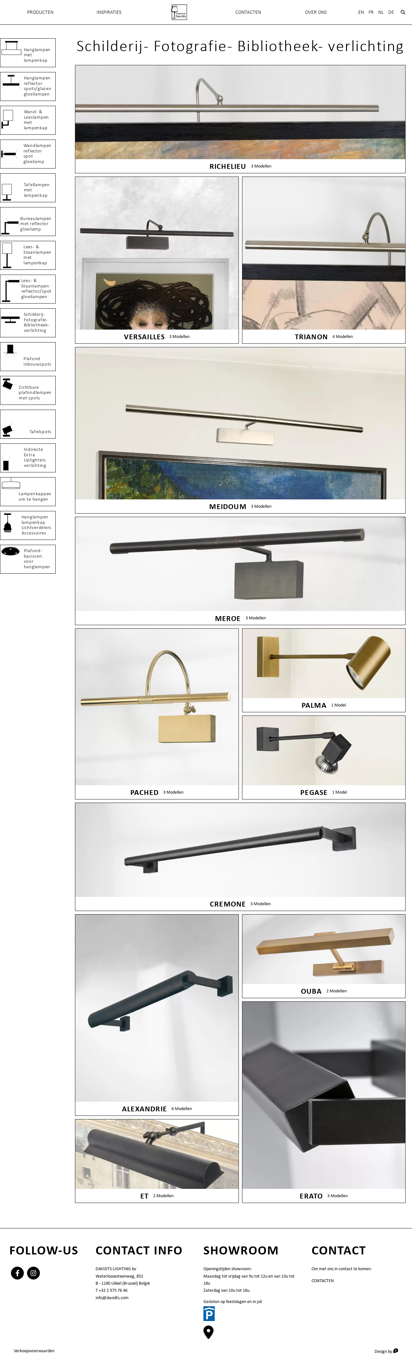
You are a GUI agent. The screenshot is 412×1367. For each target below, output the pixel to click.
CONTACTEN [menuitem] (248, 12)
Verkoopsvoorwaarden (34, 1350)
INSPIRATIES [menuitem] (109, 12)
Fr (371, 12)
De (391, 12)
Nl (381, 12)
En (361, 12)
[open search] (403, 12)
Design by (389, 1351)
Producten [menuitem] (40, 12)
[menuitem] (179, 12)
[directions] (208, 1336)
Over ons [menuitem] (316, 12)
